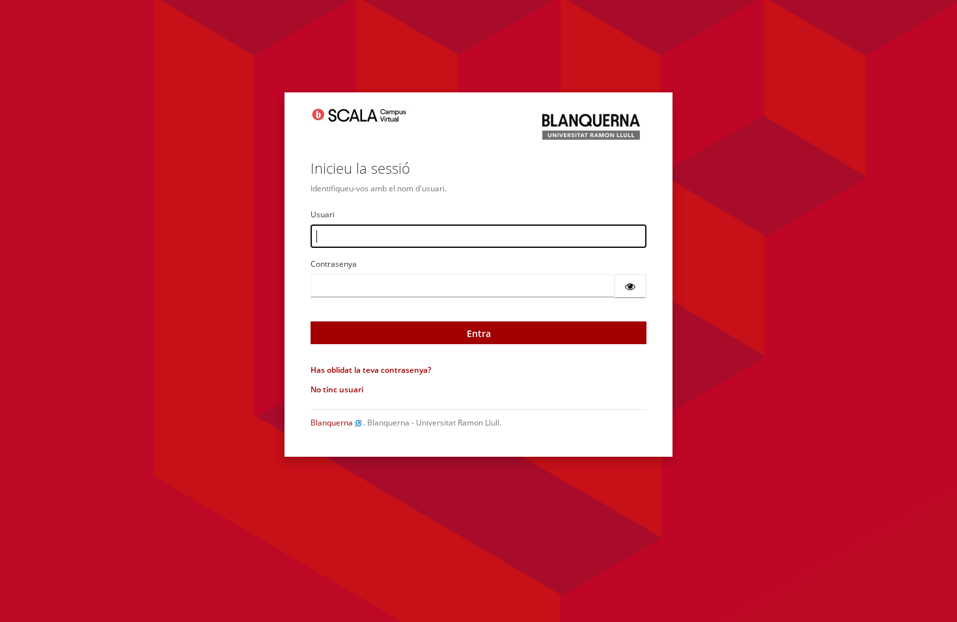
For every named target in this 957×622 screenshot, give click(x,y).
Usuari (323, 214)
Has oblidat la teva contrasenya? (371, 369)
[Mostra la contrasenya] (630, 286)
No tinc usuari (337, 389)
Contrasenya (334, 263)
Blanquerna (333, 422)
